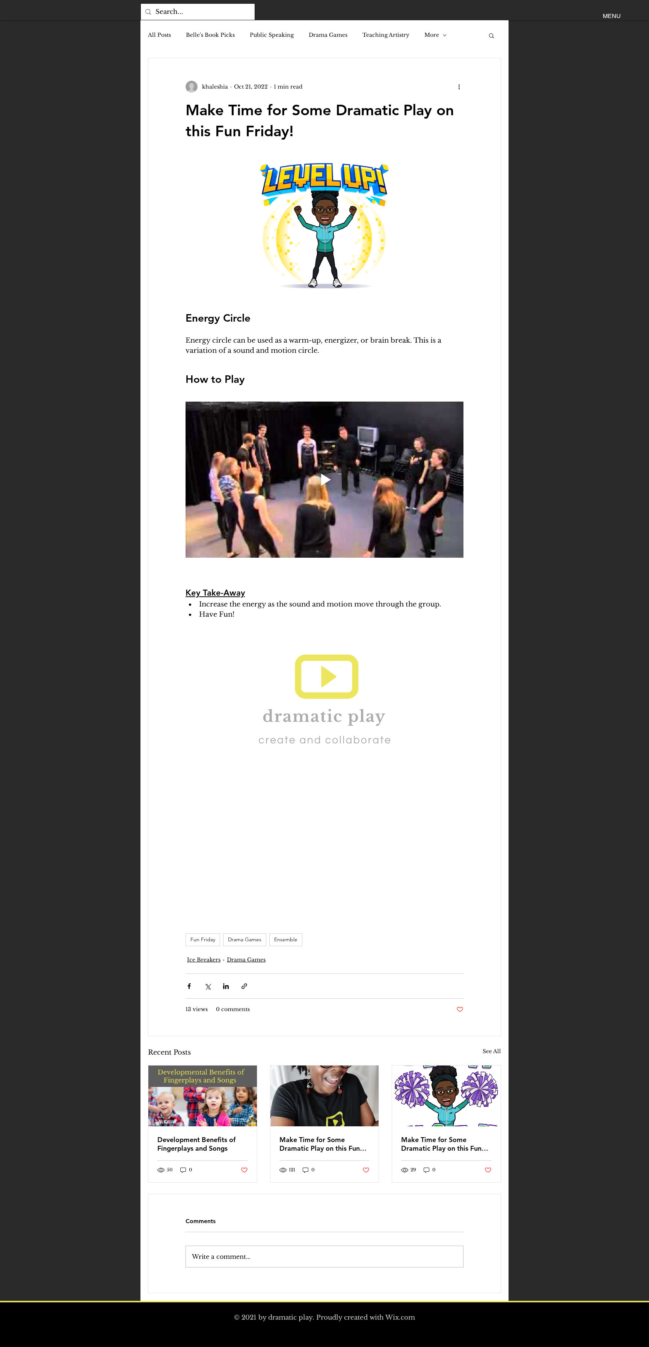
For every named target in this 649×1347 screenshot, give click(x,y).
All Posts (159, 35)
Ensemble (285, 939)
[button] (611, 16)
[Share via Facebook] (189, 986)
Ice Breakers (203, 959)
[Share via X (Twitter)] (207, 986)
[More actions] (458, 86)
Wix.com (400, 1317)
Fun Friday (202, 939)
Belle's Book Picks (210, 35)
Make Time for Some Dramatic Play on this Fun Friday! (319, 1144)
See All (492, 1051)
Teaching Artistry (385, 35)
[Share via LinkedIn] (225, 986)
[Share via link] (244, 986)
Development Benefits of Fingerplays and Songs (196, 1144)
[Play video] (324, 480)
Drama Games (328, 35)
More (431, 35)
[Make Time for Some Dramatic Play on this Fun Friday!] (324, 1096)
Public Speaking (272, 35)
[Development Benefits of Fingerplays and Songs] (202, 1096)
